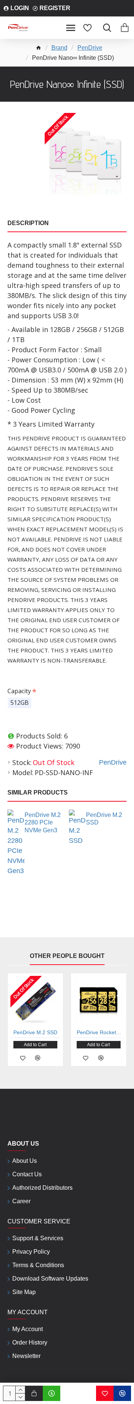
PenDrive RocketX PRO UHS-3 (100, 1032)
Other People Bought (67, 956)
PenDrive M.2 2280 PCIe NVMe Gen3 (43, 823)
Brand (59, 47)
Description (28, 223)
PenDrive (89, 47)
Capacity (19, 691)
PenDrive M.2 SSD (104, 819)
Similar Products (37, 792)
